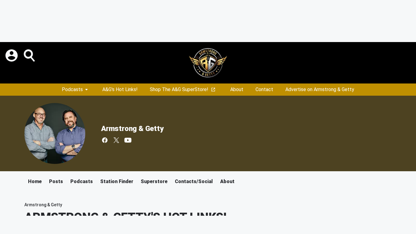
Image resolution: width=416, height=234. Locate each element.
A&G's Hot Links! (120, 89)
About (236, 89)
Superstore (154, 181)
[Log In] (12, 55)
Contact (264, 89)
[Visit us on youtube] (128, 140)
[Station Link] (208, 63)
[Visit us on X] (116, 140)
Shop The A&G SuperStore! (179, 89)
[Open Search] (30, 55)
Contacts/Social (194, 181)
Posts (56, 181)
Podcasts (72, 89)
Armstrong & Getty (132, 128)
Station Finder (116, 181)
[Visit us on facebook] (104, 140)
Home (35, 181)
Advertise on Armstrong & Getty (319, 89)
